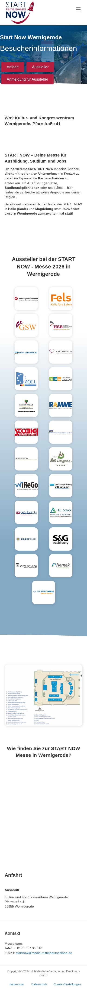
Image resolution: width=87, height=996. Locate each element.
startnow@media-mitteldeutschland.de (44, 953)
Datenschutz (39, 984)
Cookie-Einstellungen (67, 984)
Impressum (17, 984)
